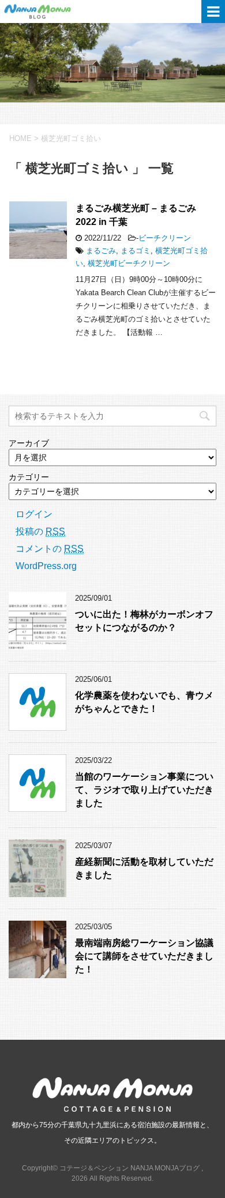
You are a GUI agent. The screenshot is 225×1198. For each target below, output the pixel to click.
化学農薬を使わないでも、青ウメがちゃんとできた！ (144, 702)
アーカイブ (29, 443)
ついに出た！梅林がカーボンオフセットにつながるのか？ (144, 620)
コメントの (50, 549)
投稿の (40, 531)
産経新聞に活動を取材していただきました (144, 868)
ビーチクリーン (164, 238)
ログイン (34, 514)
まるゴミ (136, 250)
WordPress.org (46, 566)
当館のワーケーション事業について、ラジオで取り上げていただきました (144, 790)
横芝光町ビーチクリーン (129, 263)
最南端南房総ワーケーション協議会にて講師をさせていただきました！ (144, 956)
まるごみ (101, 250)
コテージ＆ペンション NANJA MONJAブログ (57, 11)
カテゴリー (29, 477)
